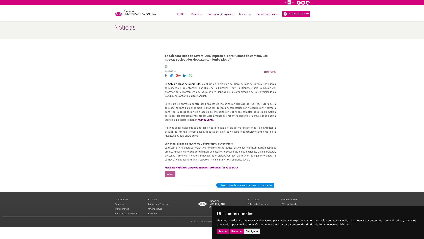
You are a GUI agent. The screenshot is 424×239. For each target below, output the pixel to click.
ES (289, 2)
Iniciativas (245, 14)
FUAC (180, 14)
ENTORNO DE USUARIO (298, 13)
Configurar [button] (252, 231)
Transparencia (122, 208)
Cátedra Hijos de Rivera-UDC (184, 83)
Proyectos (153, 213)
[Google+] (178, 76)
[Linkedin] (308, 2)
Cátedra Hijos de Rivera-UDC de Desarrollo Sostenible (246, 185)
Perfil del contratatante (126, 213)
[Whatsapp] (190, 76)
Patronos (119, 204)
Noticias (270, 71)
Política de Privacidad (258, 204)
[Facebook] (299, 2)
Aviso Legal (253, 199)
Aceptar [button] (223, 231)
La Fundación (121, 199)
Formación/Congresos (221, 14)
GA (285, 2)
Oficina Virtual (155, 208)
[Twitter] (303, 2)
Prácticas (196, 14)
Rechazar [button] (236, 231)
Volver (170, 173)
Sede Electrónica (267, 14)
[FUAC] (137, 14)
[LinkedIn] (184, 76)
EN (293, 2)
